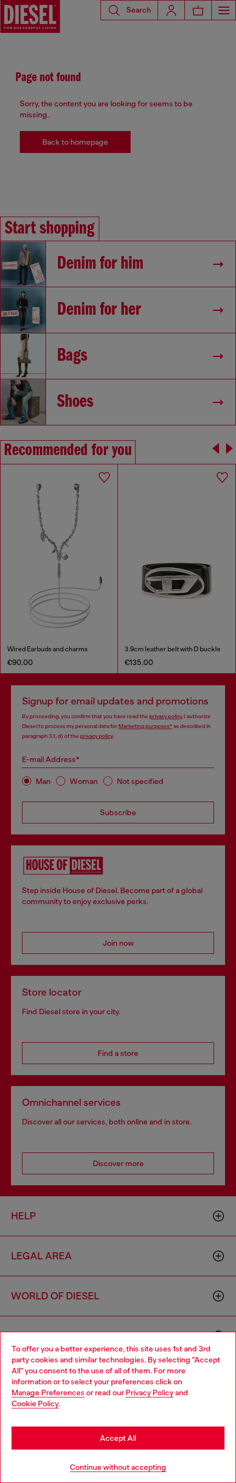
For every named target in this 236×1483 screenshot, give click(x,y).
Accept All (118, 1438)
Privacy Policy (149, 1392)
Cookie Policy (35, 1403)
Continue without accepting (118, 1467)
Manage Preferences (48, 1392)
